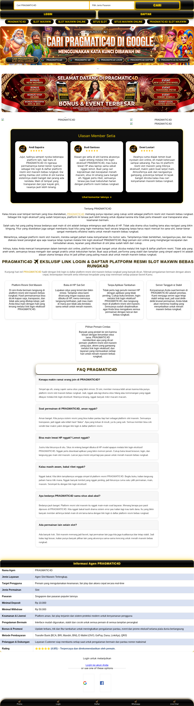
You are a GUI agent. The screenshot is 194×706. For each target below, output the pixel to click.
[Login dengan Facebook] (105, 683)
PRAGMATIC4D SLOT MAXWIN (168, 21)
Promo (19, 704)
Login (58, 704)
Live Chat (174, 704)
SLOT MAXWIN (42, 21)
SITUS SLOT (100, 21)
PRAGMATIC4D (17, 21)
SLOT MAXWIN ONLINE (72, 21)
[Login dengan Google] (88, 683)
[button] (97, 665)
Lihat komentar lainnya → (97, 197)
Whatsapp (136, 704)
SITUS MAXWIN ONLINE (128, 21)
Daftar (97, 704)
